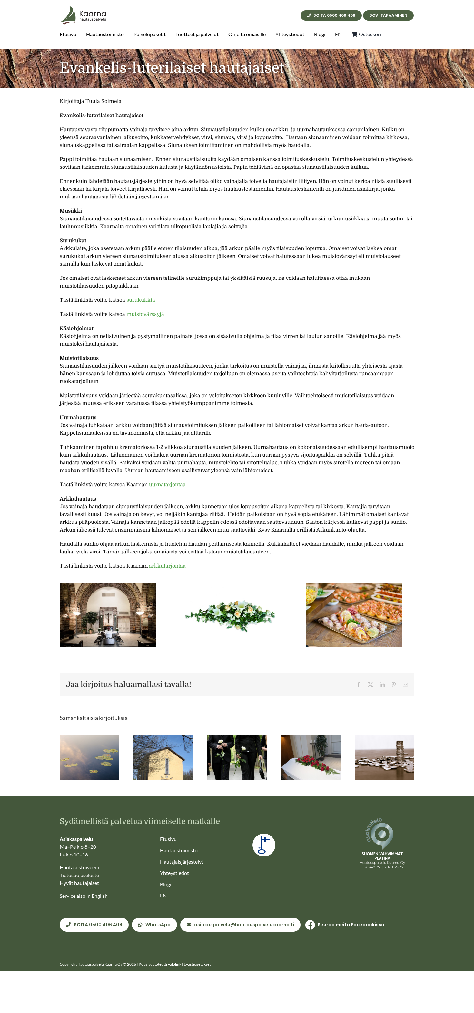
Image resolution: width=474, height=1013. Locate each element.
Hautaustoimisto (179, 850)
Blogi (165, 884)
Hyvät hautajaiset (79, 883)
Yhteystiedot (174, 873)
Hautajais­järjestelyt (181, 861)
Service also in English (84, 896)
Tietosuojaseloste (79, 875)
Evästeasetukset (197, 964)
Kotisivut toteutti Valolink (160, 964)
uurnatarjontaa (167, 485)
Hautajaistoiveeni (79, 867)
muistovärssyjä (145, 314)
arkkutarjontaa (167, 566)
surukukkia (140, 300)
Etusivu (168, 839)
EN (163, 895)
